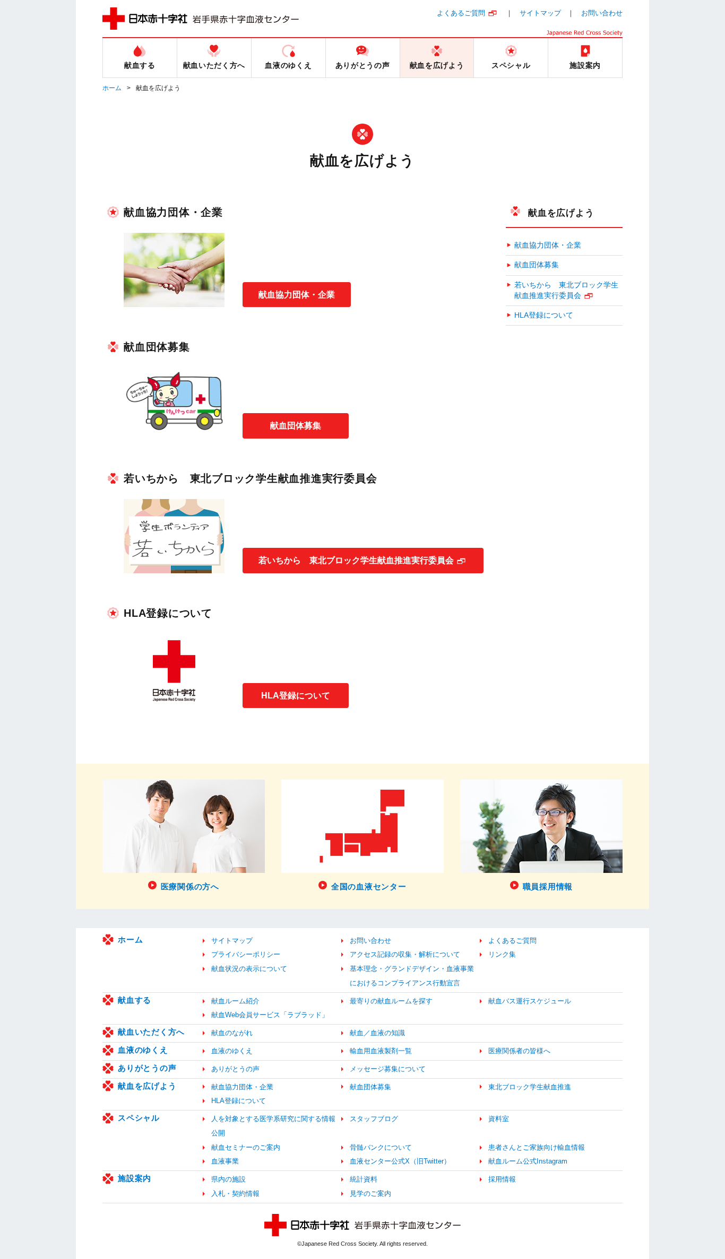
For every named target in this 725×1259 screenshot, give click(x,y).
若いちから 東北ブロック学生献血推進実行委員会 (356, 560)
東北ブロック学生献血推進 (529, 1087)
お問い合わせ (602, 13)
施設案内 (134, 1178)
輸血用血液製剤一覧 (381, 1051)
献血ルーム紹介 (235, 1001)
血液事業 (225, 1161)
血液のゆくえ (143, 1049)
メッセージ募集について (388, 1069)
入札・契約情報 (235, 1193)
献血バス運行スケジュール (529, 1001)
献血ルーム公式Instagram (527, 1161)
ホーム (112, 88)
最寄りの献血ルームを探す (391, 1001)
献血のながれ (232, 1033)
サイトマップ (540, 13)
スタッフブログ (374, 1119)
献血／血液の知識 (377, 1033)
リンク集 (502, 954)
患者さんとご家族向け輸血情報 (536, 1147)
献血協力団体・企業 (296, 294)
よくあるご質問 (461, 13)
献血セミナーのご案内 (245, 1147)
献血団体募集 (295, 425)
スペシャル (139, 1117)
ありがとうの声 (147, 1067)
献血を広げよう (561, 212)
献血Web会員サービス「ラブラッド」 (270, 1015)
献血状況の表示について (249, 969)
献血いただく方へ (151, 1031)
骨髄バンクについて (381, 1147)
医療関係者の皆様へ (519, 1051)
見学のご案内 (370, 1193)
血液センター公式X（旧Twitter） (400, 1161)
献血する (134, 999)
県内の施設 (228, 1179)
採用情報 (502, 1179)
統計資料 (363, 1179)
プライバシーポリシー (245, 954)
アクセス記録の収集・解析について (405, 954)
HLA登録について (295, 695)
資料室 (498, 1119)
